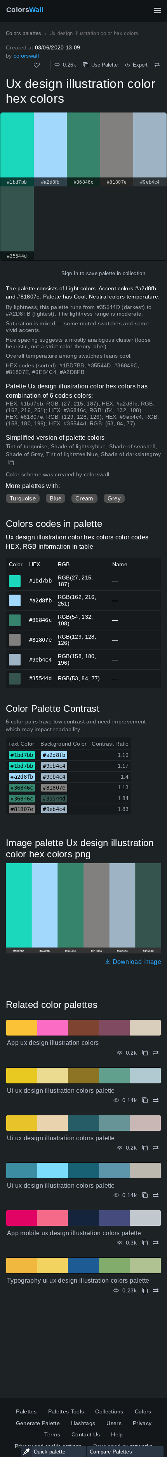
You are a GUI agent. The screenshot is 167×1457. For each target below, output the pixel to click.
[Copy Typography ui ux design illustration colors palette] (145, 1290)
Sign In (69, 273)
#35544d (15, 675)
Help (117, 1434)
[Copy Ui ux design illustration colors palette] (145, 1100)
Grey (114, 498)
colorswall (26, 56)
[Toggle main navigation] (157, 10)
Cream (84, 498)
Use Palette (103, 65)
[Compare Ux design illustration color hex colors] (157, 65)
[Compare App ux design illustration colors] (156, 1053)
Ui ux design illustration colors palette (61, 1090)
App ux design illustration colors (53, 1042)
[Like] (36, 65)
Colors (24, 10)
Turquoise (23, 498)
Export (139, 65)
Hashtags (83, 1423)
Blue (55, 498)
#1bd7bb (15, 577)
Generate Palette (38, 1423)
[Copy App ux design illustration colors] (145, 1053)
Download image (136, 961)
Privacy (142, 1423)
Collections (109, 1411)
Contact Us (85, 1434)
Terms (52, 1434)
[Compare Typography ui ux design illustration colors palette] (156, 1290)
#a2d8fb (15, 597)
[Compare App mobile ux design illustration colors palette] (156, 1243)
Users (114, 1423)
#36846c (15, 617)
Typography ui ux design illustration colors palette (78, 1280)
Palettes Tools (66, 1411)
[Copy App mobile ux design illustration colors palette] (145, 1243)
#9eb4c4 (15, 656)
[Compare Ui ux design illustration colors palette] (156, 1100)
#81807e (15, 636)
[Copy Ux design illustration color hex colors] (11, 462)
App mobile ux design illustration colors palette (74, 1233)
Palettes (26, 1411)
